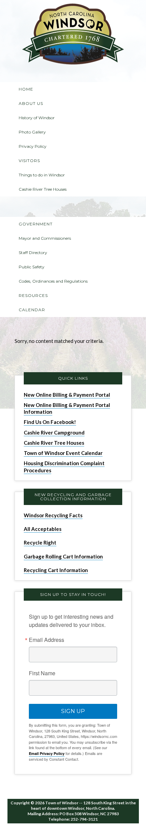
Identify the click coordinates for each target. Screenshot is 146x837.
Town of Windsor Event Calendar (63, 453)
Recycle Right (40, 542)
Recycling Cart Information (56, 570)
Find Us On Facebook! (50, 422)
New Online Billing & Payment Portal (67, 395)
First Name (42, 673)
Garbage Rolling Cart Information (63, 556)
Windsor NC (73, 35)
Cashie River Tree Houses (54, 443)
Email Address (46, 640)
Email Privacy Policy (47, 753)
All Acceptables (42, 529)
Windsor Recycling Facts (53, 515)
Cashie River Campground (54, 432)
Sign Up (73, 711)
